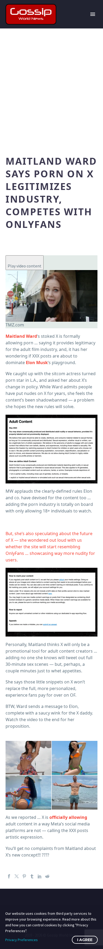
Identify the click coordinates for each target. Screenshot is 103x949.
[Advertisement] (51, 90)
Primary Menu (92, 14)
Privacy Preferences (21, 939)
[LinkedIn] (40, 876)
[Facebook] (9, 876)
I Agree (84, 939)
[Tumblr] (32, 876)
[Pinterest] (24, 876)
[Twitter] (17, 876)
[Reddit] (47, 876)
